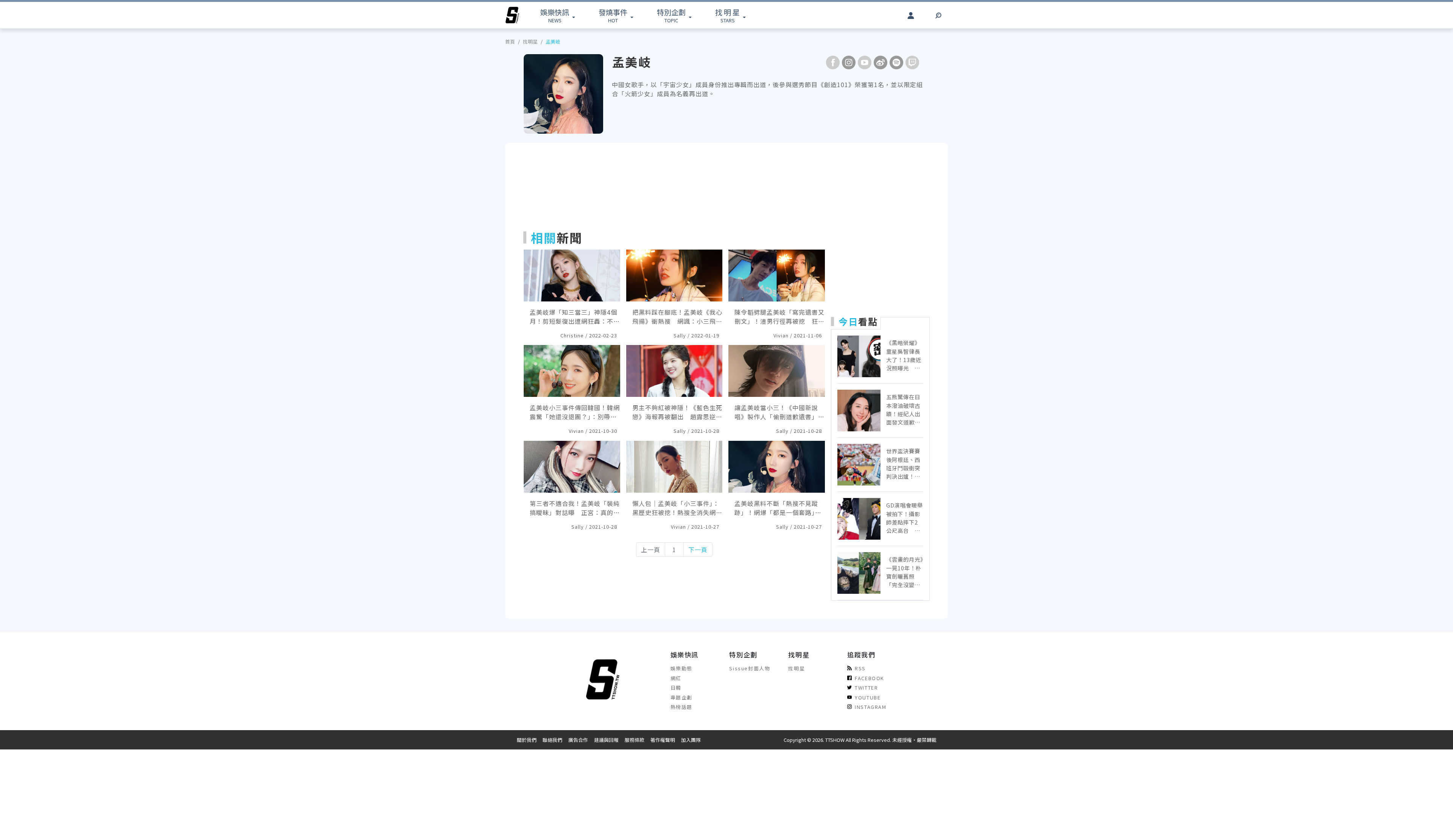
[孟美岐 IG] (849, 62)
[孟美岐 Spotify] (896, 62)
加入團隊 (691, 739)
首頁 (510, 41)
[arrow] (512, 15)
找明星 (530, 41)
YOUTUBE (868, 697)
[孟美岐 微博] (880, 62)
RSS (860, 668)
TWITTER (866, 687)
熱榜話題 (681, 706)
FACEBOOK (869, 678)
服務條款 (634, 739)
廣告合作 (578, 739)
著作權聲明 (662, 739)
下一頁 (698, 549)
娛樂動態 (681, 668)
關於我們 (527, 739)
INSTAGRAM (870, 706)
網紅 (675, 678)
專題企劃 (681, 697)
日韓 (675, 687)
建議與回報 (606, 739)
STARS (727, 15)
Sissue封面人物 (749, 668)
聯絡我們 (552, 739)
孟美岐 (553, 41)
